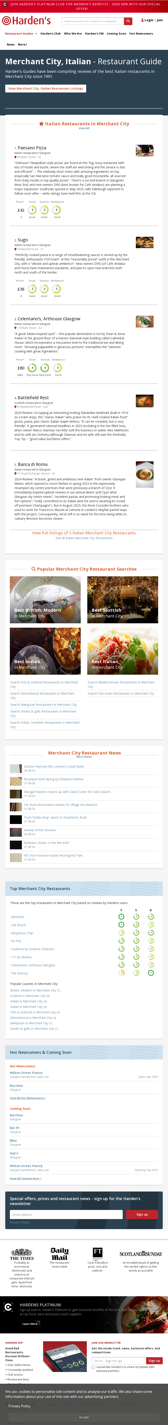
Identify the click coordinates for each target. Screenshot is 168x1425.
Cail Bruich (18, 925)
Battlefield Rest (33, 398)
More (22, 44)
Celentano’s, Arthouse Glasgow (49, 319)
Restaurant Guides (19, 33)
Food (32, 201)
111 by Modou (21, 957)
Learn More (29, 1324)
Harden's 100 (94, 33)
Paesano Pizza (32, 148)
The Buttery (19, 973)
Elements (17, 917)
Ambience (57, 201)
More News (84, 757)
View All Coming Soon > (26, 1178)
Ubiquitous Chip (22, 933)
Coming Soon (116, 33)
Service (44, 201)
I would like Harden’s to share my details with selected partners (125, 1369)
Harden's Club (50, 33)
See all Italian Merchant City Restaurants (84, 538)
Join (160, 20)
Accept (84, 1417)
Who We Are (73, 33)
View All (84, 128)
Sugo (23, 240)
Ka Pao (16, 941)
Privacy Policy (19, 1222)
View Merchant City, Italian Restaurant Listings (45, 88)
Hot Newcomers (141, 33)
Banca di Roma (32, 464)
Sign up (142, 1214)
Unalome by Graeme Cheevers (32, 949)
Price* (20, 201)
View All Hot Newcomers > (28, 1098)
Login (148, 20)
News (11, 44)
